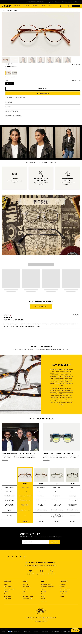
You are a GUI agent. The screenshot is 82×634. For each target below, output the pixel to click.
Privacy (3, 631)
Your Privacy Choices (16, 631)
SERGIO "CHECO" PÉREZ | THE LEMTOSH (58, 453)
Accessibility (27, 631)
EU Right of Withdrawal (47, 586)
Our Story (6, 584)
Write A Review (41, 306)
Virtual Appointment (9, 589)
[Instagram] (12, 556)
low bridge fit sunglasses (66, 392)
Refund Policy (45, 631)
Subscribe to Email (28, 596)
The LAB (62, 596)
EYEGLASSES (9, 10)
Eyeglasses (63, 584)
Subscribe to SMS (27, 598)
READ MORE (5, 460)
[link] (10, 66)
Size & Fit (25, 584)
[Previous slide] (17, 1)
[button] (64, 6)
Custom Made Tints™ (65, 589)
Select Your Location (67, 631)
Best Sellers (63, 591)
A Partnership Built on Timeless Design (18, 453)
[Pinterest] (16, 556)
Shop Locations (8, 586)
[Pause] (49, 1)
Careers (43, 596)
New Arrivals (63, 593)
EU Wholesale (7, 596)
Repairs (43, 589)
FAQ (42, 593)
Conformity (36, 631)
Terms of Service (55, 631)
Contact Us (44, 601)
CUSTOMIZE (76, 5)
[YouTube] (20, 556)
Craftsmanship (26, 586)
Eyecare (6, 591)
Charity (6, 593)
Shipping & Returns (46, 584)
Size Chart (77, 80)
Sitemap (43, 598)
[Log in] (60, 6)
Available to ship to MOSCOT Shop (16, 97)
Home (3, 10)
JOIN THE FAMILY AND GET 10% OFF (35, 1)
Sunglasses (63, 586)
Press (24, 593)
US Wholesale (7, 598)
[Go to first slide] (52, 1)
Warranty (43, 591)
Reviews (25, 589)
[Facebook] (8, 556)
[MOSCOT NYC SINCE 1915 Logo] (6, 6)
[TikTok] (24, 556)
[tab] (6, 60)
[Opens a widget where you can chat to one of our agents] (75, 630)
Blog (24, 591)
